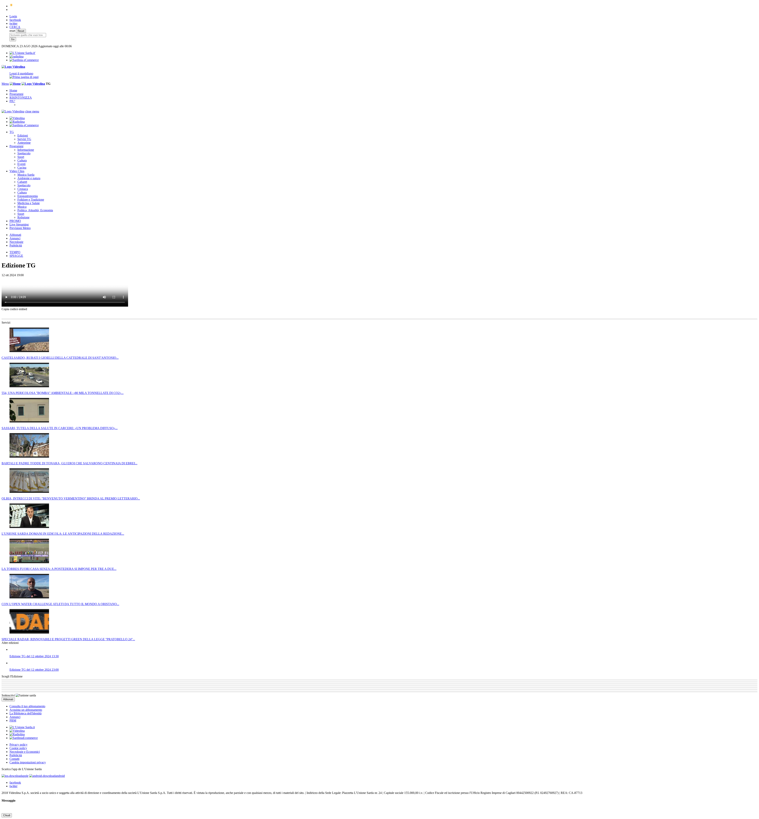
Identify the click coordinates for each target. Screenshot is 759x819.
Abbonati (15, 234)
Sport (20, 157)
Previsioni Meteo (20, 228)
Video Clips (16, 171)
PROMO (15, 221)
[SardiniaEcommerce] (23, 738)
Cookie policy (18, 748)
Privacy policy (18, 744)
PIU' (12, 101)
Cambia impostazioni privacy (27, 762)
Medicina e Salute (28, 203)
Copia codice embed (14, 309)
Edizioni (22, 135)
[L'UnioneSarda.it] (22, 727)
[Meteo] (11, 6)
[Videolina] (13, 66)
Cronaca (22, 189)
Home (13, 90)
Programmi (16, 94)
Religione (23, 217)
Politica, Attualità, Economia (35, 210)
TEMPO (14, 252)
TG (11, 132)
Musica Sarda (25, 174)
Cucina (21, 167)
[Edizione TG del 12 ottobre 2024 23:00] (383, 663)
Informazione (25, 149)
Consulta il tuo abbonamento (27, 706)
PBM (12, 720)
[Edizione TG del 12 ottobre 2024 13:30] (383, 649)
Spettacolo (23, 153)
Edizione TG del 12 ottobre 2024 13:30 (34, 656)
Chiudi (6, 815)
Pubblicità (15, 245)
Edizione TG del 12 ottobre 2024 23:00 (34, 669)
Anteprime (24, 142)
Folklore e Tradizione (30, 199)
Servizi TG (24, 139)
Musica (21, 206)
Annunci (14, 238)
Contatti (14, 758)
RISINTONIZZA (20, 97)
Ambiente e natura (28, 178)
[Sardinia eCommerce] (24, 60)
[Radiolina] (16, 56)
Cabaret (22, 181)
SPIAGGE (16, 255)
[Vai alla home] (15, 83)
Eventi (21, 164)
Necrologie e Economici (24, 751)
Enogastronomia (27, 196)
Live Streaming (19, 224)
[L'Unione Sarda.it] (22, 53)
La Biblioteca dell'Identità (25, 713)
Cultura (22, 160)
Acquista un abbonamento (25, 709)
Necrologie (16, 242)
